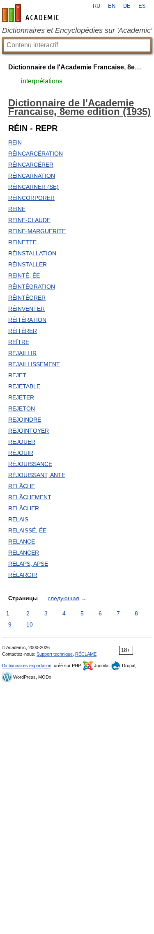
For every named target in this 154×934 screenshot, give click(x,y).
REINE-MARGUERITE (37, 231)
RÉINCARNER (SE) (33, 187)
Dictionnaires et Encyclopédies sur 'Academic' (77, 30)
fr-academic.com (31, 13)
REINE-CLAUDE (29, 220)
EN (111, 6)
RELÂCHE (21, 486)
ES (142, 6)
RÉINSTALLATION (32, 253)
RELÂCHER (23, 508)
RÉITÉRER (22, 331)
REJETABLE (24, 386)
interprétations (41, 81)
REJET (17, 375)
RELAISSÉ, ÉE (27, 530)
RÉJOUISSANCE (30, 464)
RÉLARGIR (22, 574)
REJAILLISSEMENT (34, 364)
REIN (15, 142)
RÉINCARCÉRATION (35, 153)
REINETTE (22, 242)
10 (29, 624)
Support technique (55, 654)
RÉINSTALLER (27, 264)
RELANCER (23, 552)
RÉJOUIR (20, 453)
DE (127, 6)
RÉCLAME (86, 654)
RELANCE (21, 541)
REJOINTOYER (28, 430)
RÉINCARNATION (31, 175)
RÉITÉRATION (27, 320)
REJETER (21, 397)
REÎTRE (18, 342)
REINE (16, 209)
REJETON (21, 408)
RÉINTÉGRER (27, 297)
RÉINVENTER (26, 308)
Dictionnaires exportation (26, 665)
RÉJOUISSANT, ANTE (36, 475)
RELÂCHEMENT (29, 497)
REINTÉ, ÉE (24, 275)
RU (96, 6)
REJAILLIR (22, 353)
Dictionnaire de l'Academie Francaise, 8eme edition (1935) (77, 67)
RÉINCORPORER (31, 198)
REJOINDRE (24, 419)
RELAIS (18, 519)
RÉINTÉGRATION (31, 286)
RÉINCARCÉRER (30, 164)
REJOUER (21, 441)
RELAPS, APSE (28, 563)
